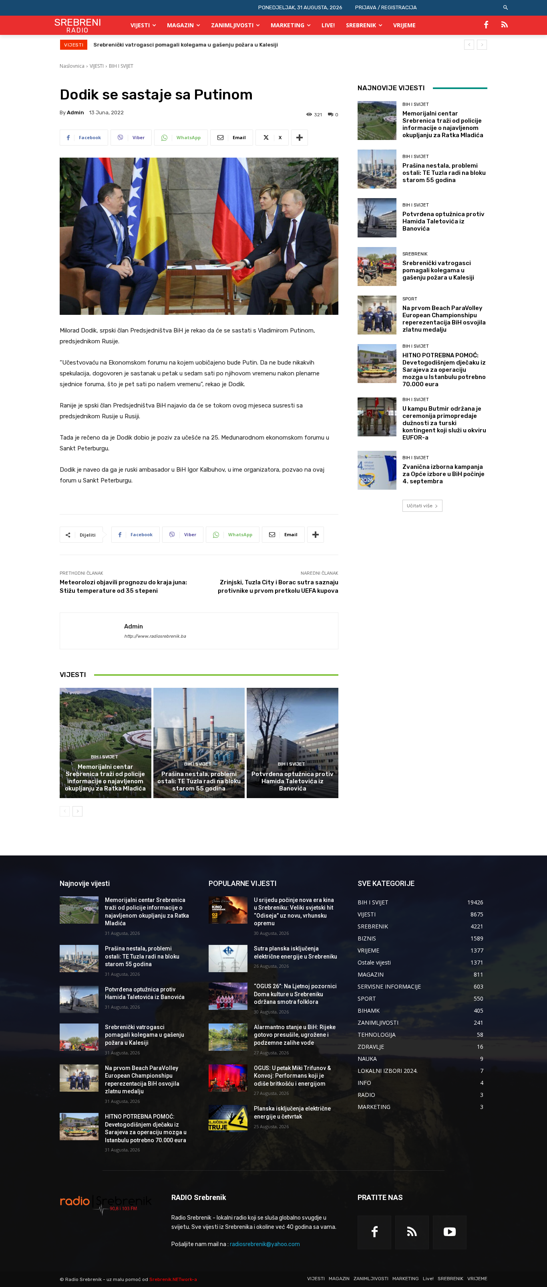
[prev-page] (65, 811)
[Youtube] (450, 1232)
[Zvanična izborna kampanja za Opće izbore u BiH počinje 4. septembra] (377, 470)
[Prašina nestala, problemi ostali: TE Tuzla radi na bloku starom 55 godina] (199, 743)
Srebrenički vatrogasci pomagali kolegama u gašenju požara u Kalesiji (185, 45)
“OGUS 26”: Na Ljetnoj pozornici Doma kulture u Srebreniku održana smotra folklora (295, 994)
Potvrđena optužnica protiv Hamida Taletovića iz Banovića (292, 781)
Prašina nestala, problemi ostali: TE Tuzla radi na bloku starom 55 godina (199, 781)
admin (75, 112)
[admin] (92, 631)
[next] (482, 45)
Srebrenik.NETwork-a (173, 1279)
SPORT (409, 299)
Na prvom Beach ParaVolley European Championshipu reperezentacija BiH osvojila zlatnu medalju (444, 318)
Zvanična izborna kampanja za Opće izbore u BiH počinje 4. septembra (443, 474)
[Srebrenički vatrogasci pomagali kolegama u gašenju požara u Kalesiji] (377, 266)
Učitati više (419, 506)
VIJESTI (97, 66)
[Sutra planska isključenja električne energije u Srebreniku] (228, 958)
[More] (299, 138)
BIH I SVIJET (121, 66)
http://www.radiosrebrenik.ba (155, 636)
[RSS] (504, 25)
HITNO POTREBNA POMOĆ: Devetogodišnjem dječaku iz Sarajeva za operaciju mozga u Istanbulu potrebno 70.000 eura (444, 370)
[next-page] (77, 811)
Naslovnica (72, 66)
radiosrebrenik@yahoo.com (265, 1244)
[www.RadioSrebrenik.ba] (106, 1205)
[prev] (469, 45)
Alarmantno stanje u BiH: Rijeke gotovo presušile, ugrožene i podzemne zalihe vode (295, 1035)
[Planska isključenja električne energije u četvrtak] (228, 1118)
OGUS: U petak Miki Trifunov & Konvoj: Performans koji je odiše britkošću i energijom (292, 1076)
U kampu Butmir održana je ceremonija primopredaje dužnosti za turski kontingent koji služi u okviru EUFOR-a (444, 423)
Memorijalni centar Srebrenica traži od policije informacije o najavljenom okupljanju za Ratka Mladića (105, 777)
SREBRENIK (415, 254)
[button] (506, 8)
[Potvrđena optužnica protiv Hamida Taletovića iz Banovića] (292, 743)
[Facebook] (486, 25)
